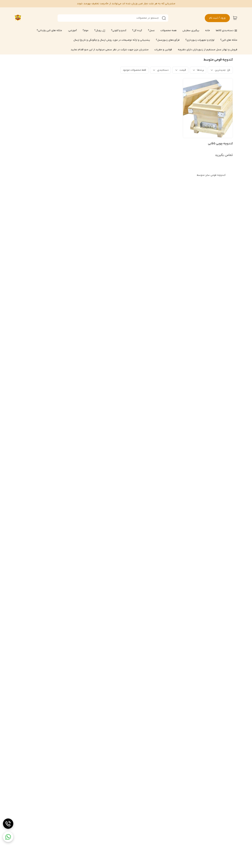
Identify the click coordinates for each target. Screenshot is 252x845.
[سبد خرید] (235, 18)
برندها (200, 70)
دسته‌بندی (162, 70)
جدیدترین (220, 70)
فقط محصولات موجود (134, 70)
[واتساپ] (8, 837)
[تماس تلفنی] (8, 823)
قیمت (182, 70)
